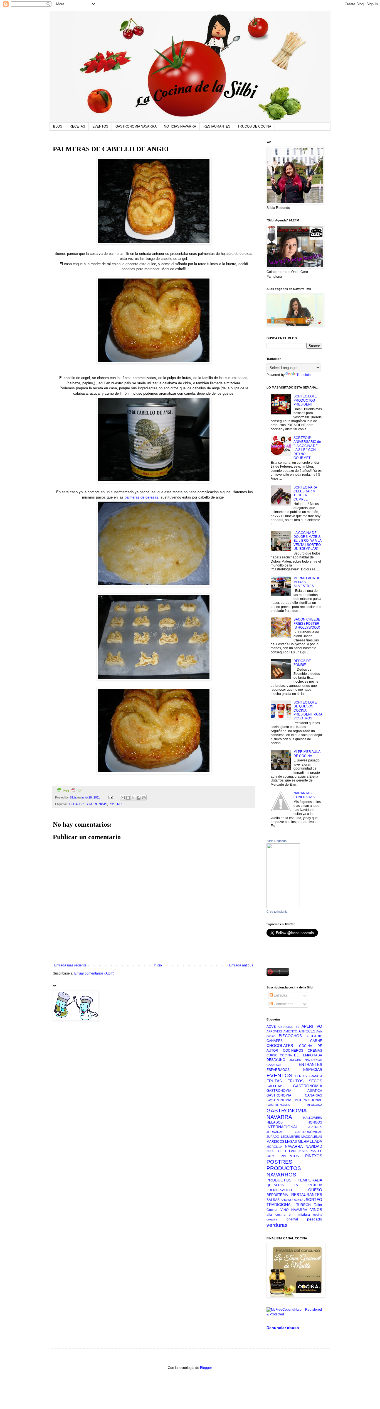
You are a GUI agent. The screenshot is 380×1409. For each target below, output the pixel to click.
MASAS (291, 1142)
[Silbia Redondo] (283, 907)
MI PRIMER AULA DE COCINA (306, 754)
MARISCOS (275, 1142)
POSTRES (116, 804)
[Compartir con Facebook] (138, 797)
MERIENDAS (98, 804)
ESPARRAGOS (278, 1070)
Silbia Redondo (277, 841)
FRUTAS (274, 1081)
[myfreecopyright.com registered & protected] (294, 1314)
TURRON (303, 1205)
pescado (314, 1219)
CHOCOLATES (280, 1045)
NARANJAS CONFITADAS (304, 795)
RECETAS (77, 126)
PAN (292, 1151)
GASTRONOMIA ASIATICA (294, 1091)
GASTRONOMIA (307, 1086)
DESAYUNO (276, 1060)
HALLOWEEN (312, 1117)
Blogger (206, 1368)
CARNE (316, 1041)
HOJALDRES (78, 804)
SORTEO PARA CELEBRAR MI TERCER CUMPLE (305, 493)
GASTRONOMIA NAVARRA (136, 126)
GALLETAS (275, 1086)
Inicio (158, 965)
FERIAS (301, 1076)
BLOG (57, 126)
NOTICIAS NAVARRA (180, 126)
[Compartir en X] (133, 797)
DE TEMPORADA (308, 1055)
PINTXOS (313, 1156)
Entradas (280, 995)
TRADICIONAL (280, 1204)
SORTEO (314, 1199)
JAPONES (314, 1127)
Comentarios (283, 1004)
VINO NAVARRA (293, 1210)
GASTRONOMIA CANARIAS (294, 1095)
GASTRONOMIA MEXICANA (294, 1105)
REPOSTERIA (277, 1195)
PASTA (302, 1151)
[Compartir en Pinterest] (144, 797)
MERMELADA (310, 1141)
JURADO (273, 1136)
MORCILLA (274, 1146)
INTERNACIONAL (282, 1127)
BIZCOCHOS (290, 1036)
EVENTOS (100, 126)
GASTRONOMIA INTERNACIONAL (294, 1100)
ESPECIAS (312, 1069)
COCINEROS (293, 1051)
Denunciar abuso (283, 1327)
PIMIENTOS (290, 1156)
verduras (277, 1225)
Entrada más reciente (70, 965)
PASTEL (316, 1151)
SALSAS (273, 1200)
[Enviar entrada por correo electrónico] (110, 797)
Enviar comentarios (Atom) (94, 973)
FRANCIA (315, 1076)
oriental (292, 1219)
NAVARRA (294, 1146)
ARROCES (306, 1031)
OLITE (282, 1151)
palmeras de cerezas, (142, 497)
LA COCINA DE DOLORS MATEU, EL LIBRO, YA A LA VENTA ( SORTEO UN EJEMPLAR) (307, 541)
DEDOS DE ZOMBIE (302, 663)
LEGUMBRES (290, 1136)
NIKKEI (271, 1151)
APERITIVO (312, 1026)
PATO (270, 1156)
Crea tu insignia (277, 911)
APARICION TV (288, 1026)
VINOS (316, 1209)
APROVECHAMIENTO (282, 1031)
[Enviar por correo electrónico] (122, 797)
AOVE (271, 1027)
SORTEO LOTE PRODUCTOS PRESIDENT (305, 400)
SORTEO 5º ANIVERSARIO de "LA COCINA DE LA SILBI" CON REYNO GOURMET (307, 448)
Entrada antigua (241, 965)
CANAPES (275, 1041)
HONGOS (314, 1122)
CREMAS (315, 1051)
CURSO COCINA (279, 1055)
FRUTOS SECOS (304, 1081)
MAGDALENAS (311, 1136)
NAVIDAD (313, 1146)
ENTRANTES (310, 1064)
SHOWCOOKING (293, 1200)
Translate (304, 375)
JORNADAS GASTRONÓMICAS (294, 1132)
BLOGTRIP (313, 1036)
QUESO (315, 1190)
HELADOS (275, 1122)
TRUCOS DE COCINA (254, 126)
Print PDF (73, 790)
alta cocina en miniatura (288, 1215)
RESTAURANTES (216, 126)
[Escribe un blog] (128, 797)
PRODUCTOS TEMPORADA (294, 1180)
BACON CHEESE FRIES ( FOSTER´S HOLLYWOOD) (306, 623)
